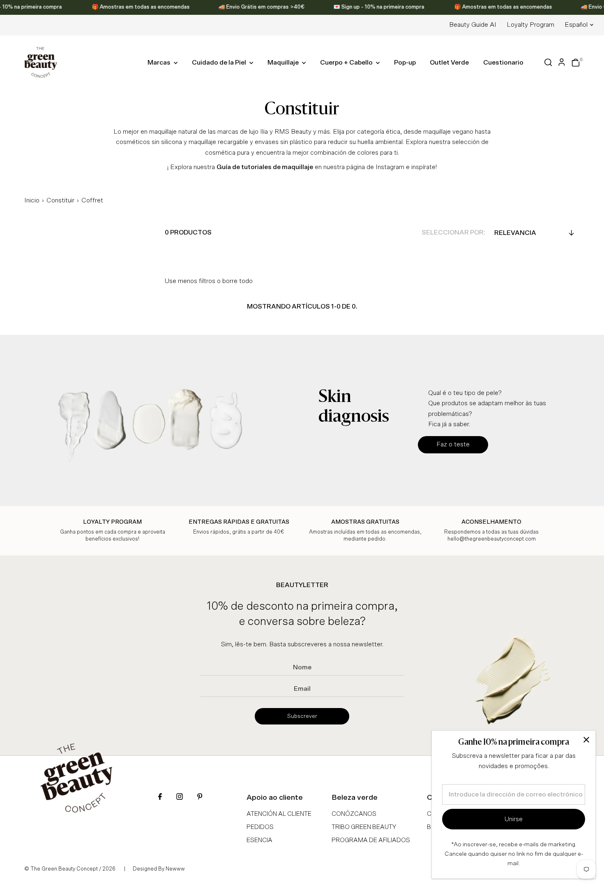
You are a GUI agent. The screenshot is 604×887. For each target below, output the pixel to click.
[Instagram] (179, 797)
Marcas (160, 62)
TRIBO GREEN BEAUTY (364, 827)
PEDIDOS (260, 827)
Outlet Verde (449, 62)
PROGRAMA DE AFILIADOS (371, 840)
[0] (576, 62)
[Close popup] (586, 740)
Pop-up (405, 62)
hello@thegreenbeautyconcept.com (491, 539)
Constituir (60, 200)
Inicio (31, 200)
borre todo (237, 281)
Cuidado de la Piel (219, 62)
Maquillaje (283, 62)
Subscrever (302, 716)
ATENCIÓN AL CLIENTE (279, 814)
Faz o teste (453, 444)
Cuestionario (503, 62)
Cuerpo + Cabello (347, 62)
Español (576, 24)
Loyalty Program (530, 24)
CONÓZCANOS (354, 814)
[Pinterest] (199, 797)
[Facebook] (160, 797)
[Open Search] (548, 62)
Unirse (514, 819)
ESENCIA (259, 840)
